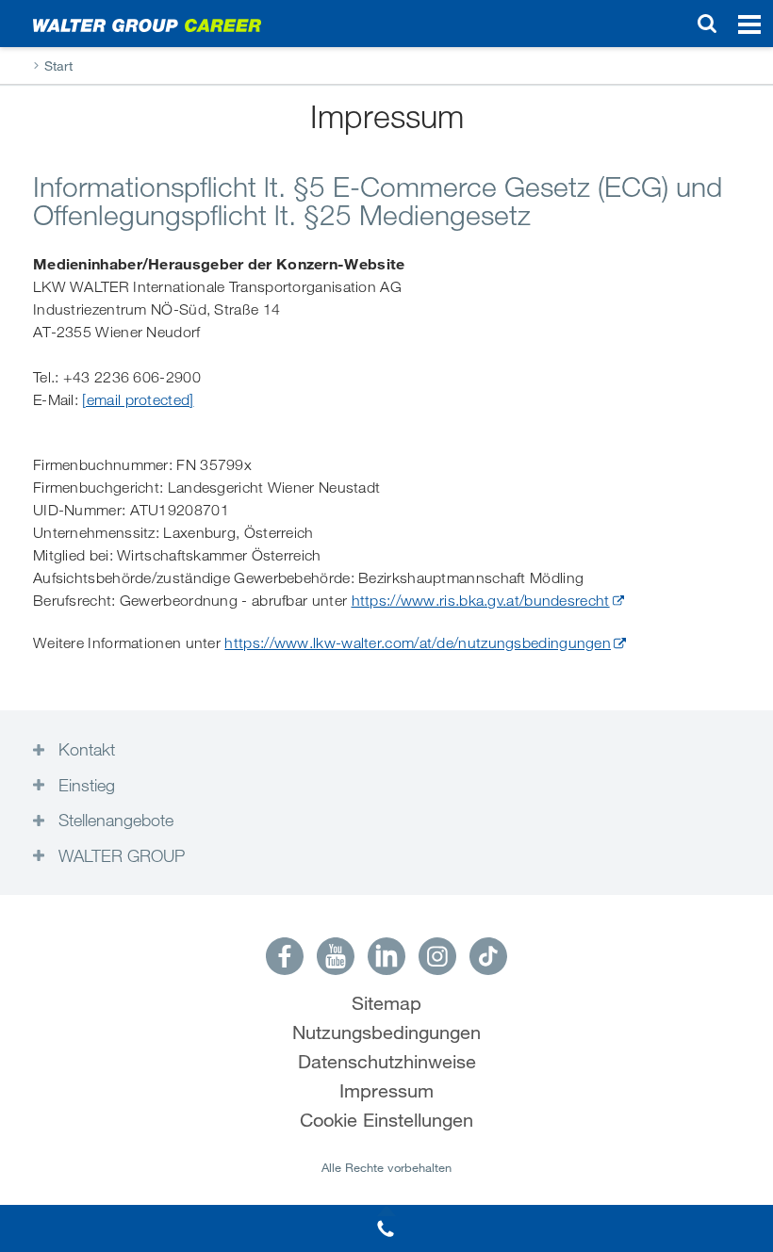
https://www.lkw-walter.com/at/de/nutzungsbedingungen (417, 643)
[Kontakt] (386, 1228)
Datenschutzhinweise (387, 1062)
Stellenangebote (113, 819)
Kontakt (84, 749)
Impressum (386, 1091)
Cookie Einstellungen (386, 1120)
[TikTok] (488, 956)
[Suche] (707, 23)
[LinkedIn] (386, 956)
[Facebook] (285, 956)
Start (58, 65)
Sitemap (386, 1004)
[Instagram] (437, 956)
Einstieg (84, 784)
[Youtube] (335, 956)
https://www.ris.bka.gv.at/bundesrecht (481, 601)
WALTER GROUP (119, 855)
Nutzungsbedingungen (386, 1033)
